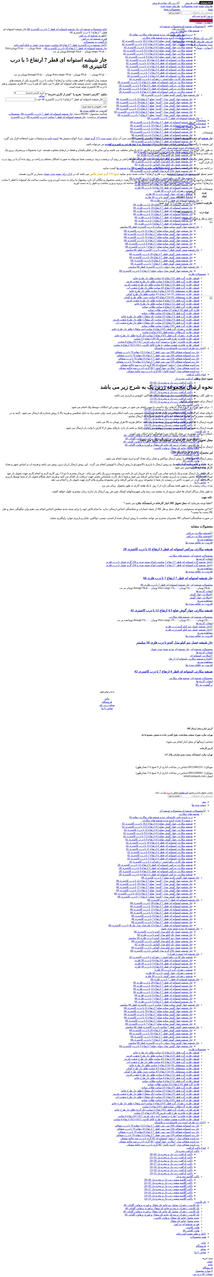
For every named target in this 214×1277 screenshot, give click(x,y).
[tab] (103, 120)
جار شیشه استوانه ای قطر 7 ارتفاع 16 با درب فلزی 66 (163, 207)
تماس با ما (107, 708)
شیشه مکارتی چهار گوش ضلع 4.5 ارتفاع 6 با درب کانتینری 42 (159, 839)
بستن (210, 1261)
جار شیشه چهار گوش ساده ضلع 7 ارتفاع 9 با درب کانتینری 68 (159, 1020)
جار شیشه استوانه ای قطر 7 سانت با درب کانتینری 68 (56, 117)
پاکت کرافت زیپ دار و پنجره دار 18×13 (171, 398)
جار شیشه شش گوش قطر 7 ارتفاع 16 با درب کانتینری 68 (161, 1033)
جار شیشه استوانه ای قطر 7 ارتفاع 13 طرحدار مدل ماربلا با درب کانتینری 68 (151, 925)
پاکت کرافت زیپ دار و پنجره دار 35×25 (171, 1157)
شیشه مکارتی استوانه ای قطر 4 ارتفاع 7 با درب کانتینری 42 (160, 72)
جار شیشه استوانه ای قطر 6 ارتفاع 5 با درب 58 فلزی (164, 963)
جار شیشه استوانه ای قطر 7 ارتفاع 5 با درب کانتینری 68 (162, 141)
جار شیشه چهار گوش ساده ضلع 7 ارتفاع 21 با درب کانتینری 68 (158, 1008)
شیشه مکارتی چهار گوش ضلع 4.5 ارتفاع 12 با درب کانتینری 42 (172, 610)
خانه (104, 29)
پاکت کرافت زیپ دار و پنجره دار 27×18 (171, 392)
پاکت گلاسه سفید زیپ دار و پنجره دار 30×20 (168, 1186)
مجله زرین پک (107, 705)
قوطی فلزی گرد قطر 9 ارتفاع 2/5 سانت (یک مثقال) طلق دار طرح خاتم (160, 1090)
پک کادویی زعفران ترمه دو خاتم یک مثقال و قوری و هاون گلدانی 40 (162, 1208)
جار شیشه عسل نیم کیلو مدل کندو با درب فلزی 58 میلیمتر (174, 642)
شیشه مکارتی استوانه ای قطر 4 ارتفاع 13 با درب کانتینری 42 (159, 845)
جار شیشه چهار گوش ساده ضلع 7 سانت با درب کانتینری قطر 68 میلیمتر (159, 1004)
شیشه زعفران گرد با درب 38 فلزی (173, 190)
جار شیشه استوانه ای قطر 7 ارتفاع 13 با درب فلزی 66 (163, 211)
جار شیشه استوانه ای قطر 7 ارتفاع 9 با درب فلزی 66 (164, 217)
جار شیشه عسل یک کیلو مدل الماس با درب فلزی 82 (164, 164)
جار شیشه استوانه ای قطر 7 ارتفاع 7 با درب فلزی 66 (178, 578)
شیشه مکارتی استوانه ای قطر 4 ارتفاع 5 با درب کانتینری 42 (160, 75)
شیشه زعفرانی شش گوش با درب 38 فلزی (169, 197)
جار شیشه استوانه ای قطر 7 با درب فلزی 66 (174, 200)
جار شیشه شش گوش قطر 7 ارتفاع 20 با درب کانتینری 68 (161, 1030)
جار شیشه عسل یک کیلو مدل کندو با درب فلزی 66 (165, 155)
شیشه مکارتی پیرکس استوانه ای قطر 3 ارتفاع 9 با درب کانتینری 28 (156, 85)
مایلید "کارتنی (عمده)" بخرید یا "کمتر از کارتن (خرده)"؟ (76, 94)
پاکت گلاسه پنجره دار (187, 404)
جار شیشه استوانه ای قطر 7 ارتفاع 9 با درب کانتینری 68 (162, 135)
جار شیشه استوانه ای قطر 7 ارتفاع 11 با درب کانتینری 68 (161, 131)
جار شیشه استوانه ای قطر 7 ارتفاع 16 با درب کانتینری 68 (161, 125)
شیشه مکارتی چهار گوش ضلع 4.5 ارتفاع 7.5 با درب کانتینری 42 (158, 836)
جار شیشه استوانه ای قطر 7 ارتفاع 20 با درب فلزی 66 (163, 204)
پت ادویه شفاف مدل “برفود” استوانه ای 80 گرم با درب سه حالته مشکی (159, 1138)
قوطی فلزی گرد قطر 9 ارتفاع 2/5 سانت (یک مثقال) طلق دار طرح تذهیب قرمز (156, 1093)
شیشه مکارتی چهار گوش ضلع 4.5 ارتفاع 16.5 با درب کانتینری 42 (157, 823)
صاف (42, 96)
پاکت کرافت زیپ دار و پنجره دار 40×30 (171, 382)
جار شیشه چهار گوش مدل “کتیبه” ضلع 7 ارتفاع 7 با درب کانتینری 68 (155, 115)
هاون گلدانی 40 (191, 460)
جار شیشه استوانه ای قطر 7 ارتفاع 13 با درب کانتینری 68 (161, 128)
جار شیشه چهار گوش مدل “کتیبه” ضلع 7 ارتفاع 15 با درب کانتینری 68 (154, 108)
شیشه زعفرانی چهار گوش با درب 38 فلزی (169, 194)
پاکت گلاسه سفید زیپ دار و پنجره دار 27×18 (168, 418)
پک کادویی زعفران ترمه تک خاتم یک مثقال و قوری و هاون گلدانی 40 (162, 444)
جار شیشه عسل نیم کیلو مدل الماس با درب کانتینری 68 (162, 947)
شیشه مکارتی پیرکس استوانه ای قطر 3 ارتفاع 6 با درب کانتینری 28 (156, 88)
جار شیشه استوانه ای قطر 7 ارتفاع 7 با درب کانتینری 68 (162, 919)
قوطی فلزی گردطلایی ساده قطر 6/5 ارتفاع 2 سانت (170, 1106)
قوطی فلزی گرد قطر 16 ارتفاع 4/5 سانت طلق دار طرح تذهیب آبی (162, 1062)
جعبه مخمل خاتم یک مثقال (184, 1221)
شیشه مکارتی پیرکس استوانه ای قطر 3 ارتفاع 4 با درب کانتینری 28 (156, 91)
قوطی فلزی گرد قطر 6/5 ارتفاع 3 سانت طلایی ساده (170, 1100)
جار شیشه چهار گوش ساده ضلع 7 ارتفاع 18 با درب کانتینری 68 (158, 1011)
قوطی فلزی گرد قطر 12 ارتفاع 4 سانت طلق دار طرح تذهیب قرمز (162, 1074)
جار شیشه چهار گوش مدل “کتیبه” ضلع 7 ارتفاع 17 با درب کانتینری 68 (154, 105)
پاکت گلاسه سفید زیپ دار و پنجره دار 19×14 (168, 425)
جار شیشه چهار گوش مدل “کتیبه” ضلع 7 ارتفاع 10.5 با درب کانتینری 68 (153, 111)
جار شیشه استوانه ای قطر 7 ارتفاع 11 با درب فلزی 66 (163, 214)
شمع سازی (145, 144)
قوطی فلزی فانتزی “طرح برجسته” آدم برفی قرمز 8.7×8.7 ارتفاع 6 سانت (158, 1116)
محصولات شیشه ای (90, 29)
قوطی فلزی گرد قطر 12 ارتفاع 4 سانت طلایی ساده (170, 1081)
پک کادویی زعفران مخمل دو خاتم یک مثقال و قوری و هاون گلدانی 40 (161, 435)
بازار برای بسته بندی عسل (57, 174)
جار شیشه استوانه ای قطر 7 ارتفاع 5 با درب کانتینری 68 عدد (70, 99)
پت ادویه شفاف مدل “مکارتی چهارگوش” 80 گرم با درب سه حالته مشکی (159, 1141)
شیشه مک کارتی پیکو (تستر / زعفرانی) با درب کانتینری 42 (161, 79)
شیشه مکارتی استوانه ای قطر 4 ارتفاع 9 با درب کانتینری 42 (160, 69)
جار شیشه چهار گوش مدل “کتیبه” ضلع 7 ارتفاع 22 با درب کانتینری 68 (154, 99)
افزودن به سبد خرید (91, 106)
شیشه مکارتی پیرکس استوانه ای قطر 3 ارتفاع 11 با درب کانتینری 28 (155, 82)
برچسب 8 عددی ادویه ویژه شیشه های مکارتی (167, 820)
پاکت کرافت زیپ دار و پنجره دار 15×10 (171, 401)
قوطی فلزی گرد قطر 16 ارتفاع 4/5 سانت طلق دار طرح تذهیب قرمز (161, 1058)
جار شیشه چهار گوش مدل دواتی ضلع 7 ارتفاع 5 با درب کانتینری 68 (156, 1046)
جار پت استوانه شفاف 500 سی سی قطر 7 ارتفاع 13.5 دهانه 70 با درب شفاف (157, 1125)
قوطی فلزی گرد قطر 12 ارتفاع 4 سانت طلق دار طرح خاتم (166, 1078)
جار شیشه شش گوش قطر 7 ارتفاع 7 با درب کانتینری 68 (162, 1039)
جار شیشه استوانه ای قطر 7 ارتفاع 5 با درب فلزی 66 (164, 1001)
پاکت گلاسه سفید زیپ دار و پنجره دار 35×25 (168, 1182)
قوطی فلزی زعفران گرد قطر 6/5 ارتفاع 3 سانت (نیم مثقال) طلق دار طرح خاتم (155, 1103)
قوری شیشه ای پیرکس (186, 454)
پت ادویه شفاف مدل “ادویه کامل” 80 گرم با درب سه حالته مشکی (163, 1144)
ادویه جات (52, 138)
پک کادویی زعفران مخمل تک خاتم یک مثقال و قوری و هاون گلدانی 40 (161, 1211)
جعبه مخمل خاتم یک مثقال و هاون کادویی (176, 448)
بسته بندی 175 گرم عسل (98, 138)
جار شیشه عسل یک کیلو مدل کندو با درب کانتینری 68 (163, 931)
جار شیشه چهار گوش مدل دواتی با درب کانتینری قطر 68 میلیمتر (163, 1043)
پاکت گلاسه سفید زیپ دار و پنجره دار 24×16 (168, 1192)
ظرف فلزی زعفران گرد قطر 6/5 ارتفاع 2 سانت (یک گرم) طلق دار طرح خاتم (157, 1109)
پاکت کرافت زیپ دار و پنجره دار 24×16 (171, 1167)
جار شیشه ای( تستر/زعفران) (183, 954)
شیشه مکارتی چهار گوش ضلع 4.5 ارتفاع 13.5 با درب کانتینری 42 (157, 826)
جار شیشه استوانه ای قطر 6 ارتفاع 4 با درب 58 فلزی (164, 187)
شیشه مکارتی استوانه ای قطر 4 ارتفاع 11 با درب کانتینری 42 (159, 66)
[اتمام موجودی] (199, 533)
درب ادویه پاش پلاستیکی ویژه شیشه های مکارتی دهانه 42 (161, 817)
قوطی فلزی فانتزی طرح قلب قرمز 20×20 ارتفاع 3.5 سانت (166, 1112)
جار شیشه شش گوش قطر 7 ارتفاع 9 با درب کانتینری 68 (162, 1036)
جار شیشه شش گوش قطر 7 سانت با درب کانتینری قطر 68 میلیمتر (162, 1027)
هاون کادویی (192, 1227)
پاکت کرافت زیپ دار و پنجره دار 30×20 (171, 1160)
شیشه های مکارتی (179, 555)
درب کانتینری (18, 117)
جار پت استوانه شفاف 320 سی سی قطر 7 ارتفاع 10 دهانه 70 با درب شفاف (158, 1128)
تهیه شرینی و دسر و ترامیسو (120, 144)
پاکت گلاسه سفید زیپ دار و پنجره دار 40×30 (168, 409)
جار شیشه (207, 138)
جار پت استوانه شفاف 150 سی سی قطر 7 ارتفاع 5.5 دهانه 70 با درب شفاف (157, 1135)
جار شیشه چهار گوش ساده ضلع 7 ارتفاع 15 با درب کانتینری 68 (158, 1014)
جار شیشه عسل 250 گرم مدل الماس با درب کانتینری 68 (161, 171)
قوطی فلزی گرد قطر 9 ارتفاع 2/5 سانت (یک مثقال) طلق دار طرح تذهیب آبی (157, 1097)
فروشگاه (107, 702)
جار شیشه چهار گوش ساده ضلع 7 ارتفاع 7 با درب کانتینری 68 (159, 1023)
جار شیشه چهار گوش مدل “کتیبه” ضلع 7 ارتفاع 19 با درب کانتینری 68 (154, 102)
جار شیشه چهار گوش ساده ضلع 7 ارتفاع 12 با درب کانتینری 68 (158, 1017)
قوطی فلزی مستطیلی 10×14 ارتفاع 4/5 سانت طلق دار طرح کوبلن (162, 1068)
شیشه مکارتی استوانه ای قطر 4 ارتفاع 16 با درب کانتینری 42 (159, 842)
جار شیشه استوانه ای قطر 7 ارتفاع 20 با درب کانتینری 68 (161, 122)
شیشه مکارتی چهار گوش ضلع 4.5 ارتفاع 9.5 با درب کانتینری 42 (158, 833)
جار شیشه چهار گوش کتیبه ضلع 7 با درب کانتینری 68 (170, 95)
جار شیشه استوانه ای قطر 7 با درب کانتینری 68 (173, 118)
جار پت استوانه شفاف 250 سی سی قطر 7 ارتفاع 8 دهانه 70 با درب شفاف (158, 1132)
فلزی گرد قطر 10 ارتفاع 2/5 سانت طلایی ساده (173, 1084)
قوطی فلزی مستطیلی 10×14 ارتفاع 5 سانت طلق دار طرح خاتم (164, 1065)
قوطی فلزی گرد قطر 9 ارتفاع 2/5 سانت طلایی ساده (170, 1087)
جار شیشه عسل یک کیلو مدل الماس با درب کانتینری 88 (162, 161)
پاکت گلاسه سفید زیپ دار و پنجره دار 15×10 (168, 1198)
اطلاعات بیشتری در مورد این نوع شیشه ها (140, 168)
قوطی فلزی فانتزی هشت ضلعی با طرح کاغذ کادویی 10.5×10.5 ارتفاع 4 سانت (156, 1119)
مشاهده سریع (205, 539)
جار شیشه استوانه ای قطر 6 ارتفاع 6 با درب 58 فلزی (164, 960)
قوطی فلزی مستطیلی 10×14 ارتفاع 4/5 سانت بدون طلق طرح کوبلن (161, 1071)
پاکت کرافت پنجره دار (187, 378)
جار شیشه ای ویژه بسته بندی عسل (179, 147)
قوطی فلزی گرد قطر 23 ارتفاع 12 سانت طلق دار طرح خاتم (166, 1052)
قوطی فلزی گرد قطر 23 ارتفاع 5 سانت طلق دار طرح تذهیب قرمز (162, 1055)
